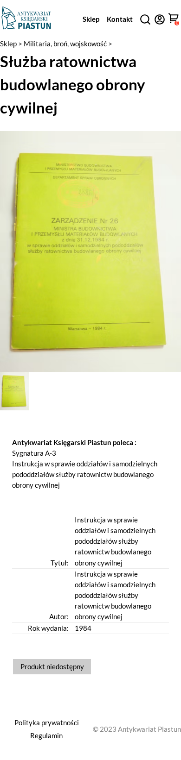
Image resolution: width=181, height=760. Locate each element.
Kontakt (120, 19)
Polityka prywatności (46, 722)
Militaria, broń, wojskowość (66, 43)
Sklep (91, 19)
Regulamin (46, 735)
